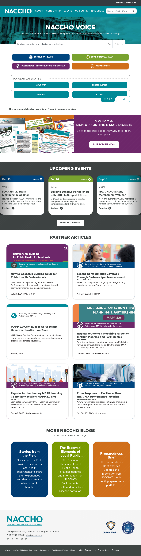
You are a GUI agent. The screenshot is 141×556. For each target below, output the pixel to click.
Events (99, 94)
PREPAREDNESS (103, 66)
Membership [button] (53, 11)
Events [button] (68, 11)
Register (6, 208)
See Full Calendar (70, 222)
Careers (73, 550)
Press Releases (99, 85)
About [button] (39, 11)
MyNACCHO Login (126, 2)
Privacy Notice (104, 550)
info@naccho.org (34, 535)
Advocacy (41, 85)
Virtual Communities (87, 550)
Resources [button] (97, 11)
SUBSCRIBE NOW (104, 144)
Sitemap (115, 550)
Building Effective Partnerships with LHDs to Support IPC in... (70, 193)
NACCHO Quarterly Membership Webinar (15, 193)
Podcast (41, 94)
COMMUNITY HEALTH (43, 57)
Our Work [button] (81, 11)
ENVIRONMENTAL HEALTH (102, 57)
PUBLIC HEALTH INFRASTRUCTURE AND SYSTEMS (43, 66)
